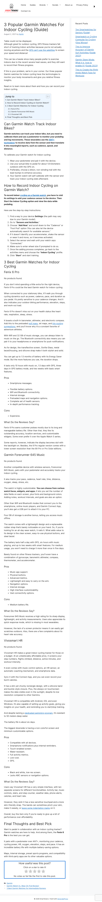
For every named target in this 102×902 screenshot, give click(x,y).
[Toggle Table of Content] (47, 96)
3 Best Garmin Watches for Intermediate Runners (26, 888)
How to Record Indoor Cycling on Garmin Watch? (28, 103)
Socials (55, 5)
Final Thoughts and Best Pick (19, 117)
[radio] (26, 871)
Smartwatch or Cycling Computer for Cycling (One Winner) (86, 39)
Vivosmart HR (16, 114)
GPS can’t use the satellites (42, 50)
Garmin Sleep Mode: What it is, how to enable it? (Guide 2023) (86, 62)
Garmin (9, 883)
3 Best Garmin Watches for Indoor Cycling (25, 106)
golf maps (33, 323)
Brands (43, 5)
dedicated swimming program (39, 713)
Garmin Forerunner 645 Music (22, 112)
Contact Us (25, 11)
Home (23, 5)
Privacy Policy (82, 5)
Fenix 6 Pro (15, 109)
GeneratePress (62, 899)
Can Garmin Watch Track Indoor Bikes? (23, 100)
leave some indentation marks (36, 808)
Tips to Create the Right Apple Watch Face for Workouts (86, 72)
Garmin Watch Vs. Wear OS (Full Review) (23, 886)
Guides (33, 5)
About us (68, 5)
